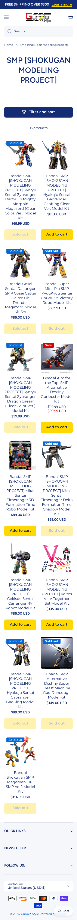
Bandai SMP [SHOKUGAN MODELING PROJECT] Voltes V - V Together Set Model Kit (57, 591)
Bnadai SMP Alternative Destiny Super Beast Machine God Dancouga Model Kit (57, 685)
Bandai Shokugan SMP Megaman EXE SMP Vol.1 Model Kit (20, 781)
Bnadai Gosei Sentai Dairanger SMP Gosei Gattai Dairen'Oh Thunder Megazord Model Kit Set (20, 298)
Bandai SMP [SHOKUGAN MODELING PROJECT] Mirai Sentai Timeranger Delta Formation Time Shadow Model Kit (57, 495)
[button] (70, 17)
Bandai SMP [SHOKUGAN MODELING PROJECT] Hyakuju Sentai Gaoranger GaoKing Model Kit (20, 690)
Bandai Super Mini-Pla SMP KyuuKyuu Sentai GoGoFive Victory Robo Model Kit (57, 293)
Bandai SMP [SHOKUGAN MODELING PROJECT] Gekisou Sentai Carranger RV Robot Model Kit (20, 594)
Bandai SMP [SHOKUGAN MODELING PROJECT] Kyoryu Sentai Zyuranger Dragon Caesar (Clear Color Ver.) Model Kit (20, 394)
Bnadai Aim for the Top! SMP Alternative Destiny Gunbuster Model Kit (57, 389)
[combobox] (38, 31)
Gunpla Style (30, 914)
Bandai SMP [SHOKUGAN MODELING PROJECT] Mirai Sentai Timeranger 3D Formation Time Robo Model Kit (20, 492)
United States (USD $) (26, 888)
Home (8, 44)
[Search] (8, 31)
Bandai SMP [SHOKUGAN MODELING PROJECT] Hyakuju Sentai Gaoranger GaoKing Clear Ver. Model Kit (56, 192)
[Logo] (38, 17)
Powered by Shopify (53, 914)
